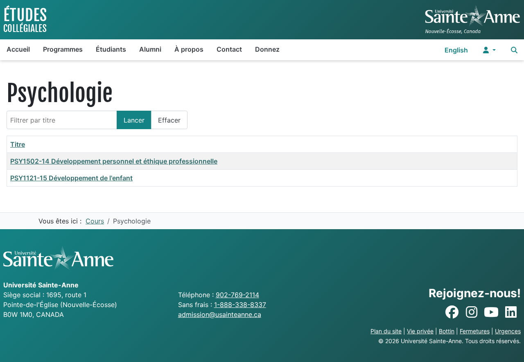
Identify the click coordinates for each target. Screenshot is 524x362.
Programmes (63, 49)
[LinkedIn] (511, 312)
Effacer (169, 120)
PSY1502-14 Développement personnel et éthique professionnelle (113, 161)
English (456, 50)
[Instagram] (471, 312)
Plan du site (386, 331)
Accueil (18, 49)
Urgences (508, 331)
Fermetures (475, 331)
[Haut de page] (509, 346)
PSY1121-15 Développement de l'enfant (71, 178)
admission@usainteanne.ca (219, 314)
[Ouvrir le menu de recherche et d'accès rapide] (514, 50)
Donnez (267, 49)
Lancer (134, 120)
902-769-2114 (237, 295)
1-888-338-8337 (240, 305)
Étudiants (111, 49)
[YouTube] (491, 312)
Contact (229, 49)
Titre (17, 144)
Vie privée (420, 331)
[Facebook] (452, 312)
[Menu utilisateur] (489, 50)
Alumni (150, 49)
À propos (188, 49)
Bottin (446, 331)
